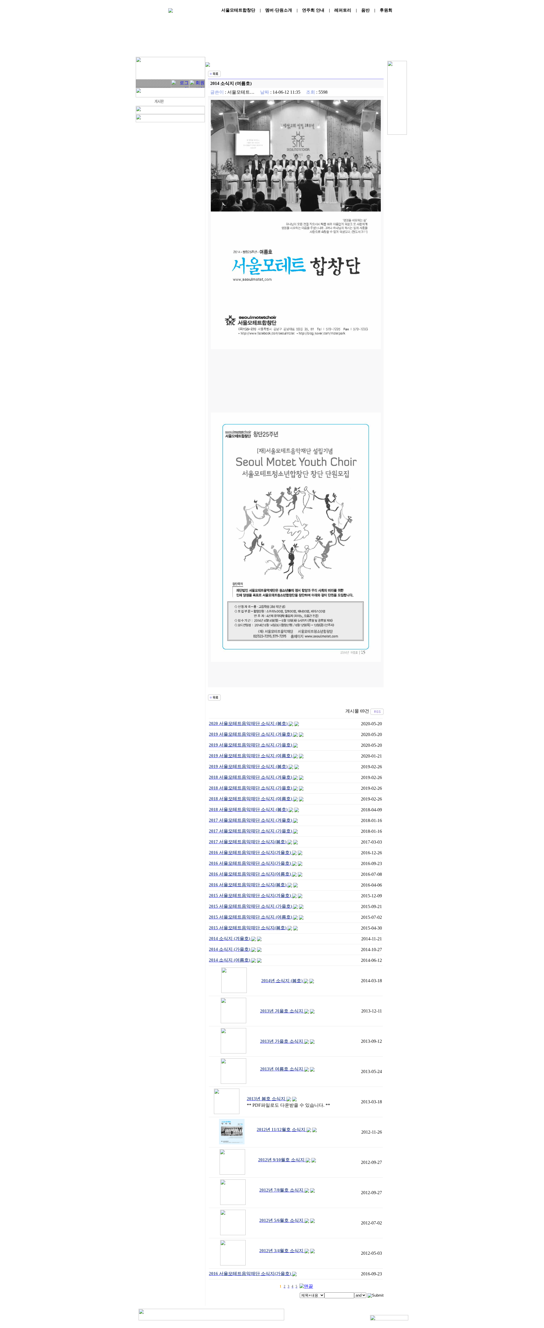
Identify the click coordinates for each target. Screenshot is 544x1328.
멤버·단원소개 (278, 10)
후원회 (386, 10)
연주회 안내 (313, 10)
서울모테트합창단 (238, 10)
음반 (365, 10)
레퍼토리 (342, 10)
